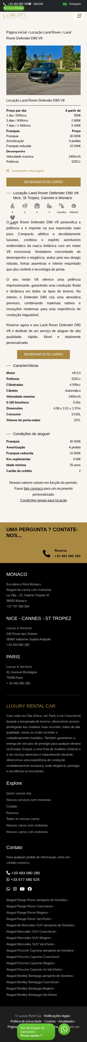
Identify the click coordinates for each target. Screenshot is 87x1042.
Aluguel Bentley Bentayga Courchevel (32, 982)
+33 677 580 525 (25, 879)
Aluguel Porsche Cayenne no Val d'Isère (34, 969)
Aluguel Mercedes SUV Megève (28, 938)
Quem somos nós (18, 793)
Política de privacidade (26, 1021)
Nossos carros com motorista (27, 832)
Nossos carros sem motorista (27, 825)
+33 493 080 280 (67, 556)
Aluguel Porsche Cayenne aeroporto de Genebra (39, 950)
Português (75, 4)
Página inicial (16, 32)
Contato (11, 806)
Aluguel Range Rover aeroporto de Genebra (36, 900)
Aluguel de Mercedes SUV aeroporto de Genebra (40, 925)
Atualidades (66, 1021)
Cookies (50, 1021)
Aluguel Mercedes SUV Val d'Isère (30, 944)
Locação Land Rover (45, 32)
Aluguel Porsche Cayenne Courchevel (32, 957)
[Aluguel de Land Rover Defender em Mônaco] (43, 70)
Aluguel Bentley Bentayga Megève (30, 988)
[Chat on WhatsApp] (13, 8)
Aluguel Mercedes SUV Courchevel (30, 931)
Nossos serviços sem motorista (28, 800)
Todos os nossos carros (22, 819)
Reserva (12, 813)
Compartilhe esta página (27, 170)
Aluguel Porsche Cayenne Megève (30, 963)
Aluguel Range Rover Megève (27, 912)
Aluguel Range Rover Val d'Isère (28, 919)
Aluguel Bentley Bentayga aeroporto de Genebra (39, 976)
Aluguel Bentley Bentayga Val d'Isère (31, 994)
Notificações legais (57, 1016)
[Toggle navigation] (79, 16)
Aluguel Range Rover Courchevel (29, 906)
